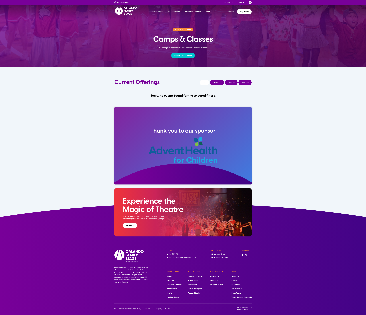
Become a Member (174, 285)
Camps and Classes (195, 276)
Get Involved (239, 2)
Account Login (194, 293)
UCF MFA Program (195, 289)
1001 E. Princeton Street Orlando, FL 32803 (183, 257)
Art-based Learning (217, 271)
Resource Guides (216, 285)
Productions (193, 280)
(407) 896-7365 (174, 254)
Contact (227, 2)
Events (169, 293)
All (204, 82)
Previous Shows (173, 297)
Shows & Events (173, 271)
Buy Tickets (244, 12)
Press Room (236, 293)
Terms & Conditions (244, 307)
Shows (169, 276)
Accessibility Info (123, 2)
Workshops (214, 276)
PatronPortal (172, 289)
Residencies (192, 285)
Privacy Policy (242, 310)
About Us (235, 276)
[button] (183, 55)
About (234, 271)
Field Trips (170, 280)
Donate (231, 11)
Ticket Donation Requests (242, 297)
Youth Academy (194, 271)
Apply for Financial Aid (183, 55)
